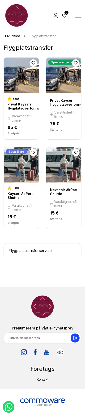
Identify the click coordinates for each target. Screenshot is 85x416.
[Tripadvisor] (60, 352)
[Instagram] (24, 352)
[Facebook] (35, 352)
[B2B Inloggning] (56, 15)
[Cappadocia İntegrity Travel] (42, 307)
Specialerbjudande (64, 62)
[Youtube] (46, 352)
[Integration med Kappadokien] (17, 15)
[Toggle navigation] (78, 15)
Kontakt (42, 379)
